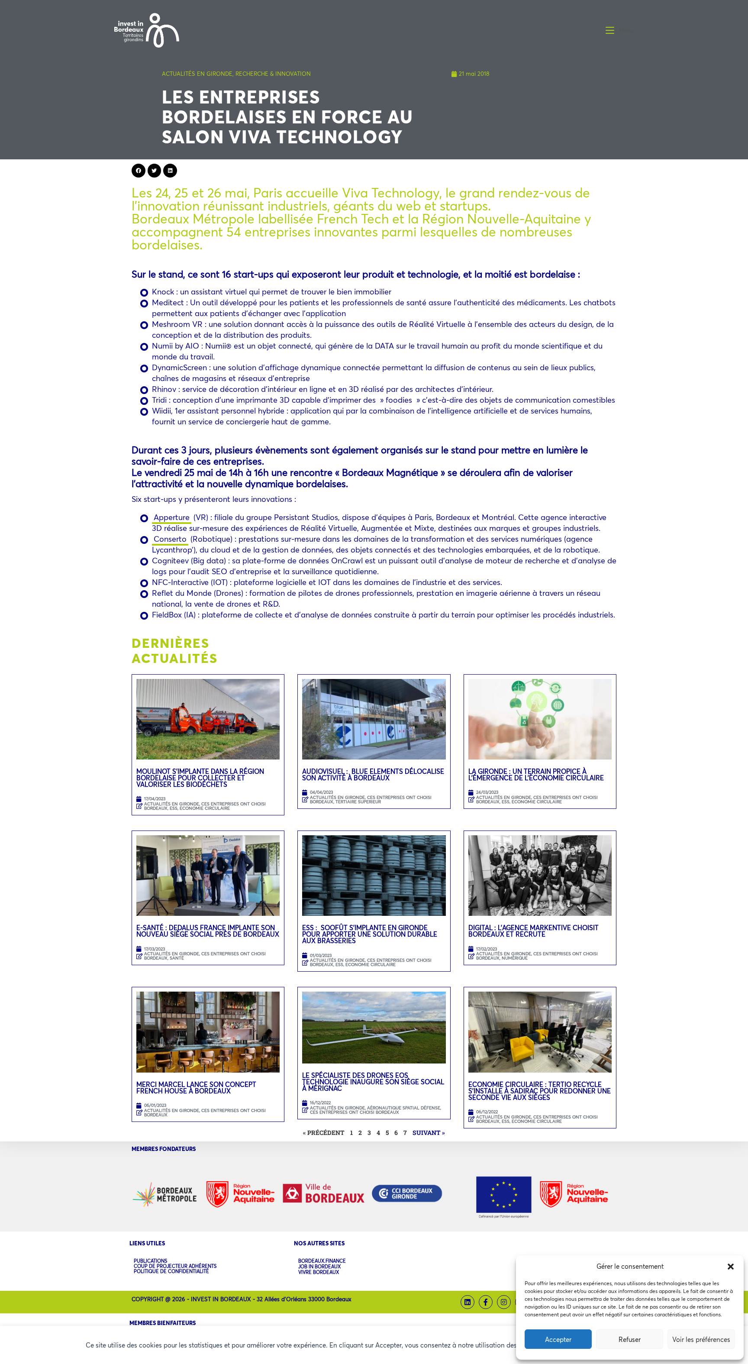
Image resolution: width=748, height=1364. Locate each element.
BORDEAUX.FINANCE (322, 1261)
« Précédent (324, 1132)
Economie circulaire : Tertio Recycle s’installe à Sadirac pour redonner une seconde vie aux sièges (539, 1091)
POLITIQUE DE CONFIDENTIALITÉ (171, 1271)
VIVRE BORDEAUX (318, 1272)
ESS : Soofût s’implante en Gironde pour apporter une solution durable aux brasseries (369, 934)
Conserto (170, 538)
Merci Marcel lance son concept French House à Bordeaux (196, 1087)
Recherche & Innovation (273, 74)
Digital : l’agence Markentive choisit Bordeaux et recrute (533, 930)
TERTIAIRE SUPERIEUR (358, 802)
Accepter (558, 1339)
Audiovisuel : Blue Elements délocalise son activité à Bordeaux (373, 774)
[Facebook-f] (486, 1302)
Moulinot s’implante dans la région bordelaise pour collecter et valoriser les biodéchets (200, 778)
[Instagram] (504, 1302)
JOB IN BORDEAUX (319, 1267)
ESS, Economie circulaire (200, 808)
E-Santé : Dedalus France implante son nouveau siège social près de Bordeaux (207, 930)
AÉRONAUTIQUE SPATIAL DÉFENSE (403, 1108)
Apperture (172, 517)
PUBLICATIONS (150, 1261)
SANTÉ (177, 958)
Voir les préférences (701, 1339)
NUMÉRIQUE (515, 958)
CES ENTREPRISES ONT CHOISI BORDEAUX (205, 956)
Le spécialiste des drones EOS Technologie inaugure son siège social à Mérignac (373, 1081)
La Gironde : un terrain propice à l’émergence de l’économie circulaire (536, 774)
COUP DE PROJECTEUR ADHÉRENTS (175, 1266)
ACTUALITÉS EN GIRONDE (197, 74)
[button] (730, 1266)
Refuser (630, 1339)
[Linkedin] (467, 1302)
